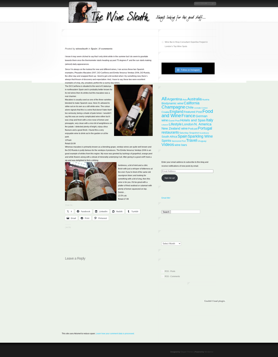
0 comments (105, 48)
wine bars (181, 145)
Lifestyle (175, 124)
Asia (184, 99)
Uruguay (202, 141)
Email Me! (166, 198)
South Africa (169, 136)
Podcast (192, 128)
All (164, 98)
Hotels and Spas (193, 120)
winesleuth (82, 48)
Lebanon (165, 125)
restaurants (170, 132)
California (191, 103)
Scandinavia (204, 133)
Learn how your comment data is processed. (115, 333)
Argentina (174, 99)
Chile (190, 107)
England (176, 111)
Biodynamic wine (172, 103)
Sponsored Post (179, 141)
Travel (191, 140)
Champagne (173, 107)
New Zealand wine (175, 128)
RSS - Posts (170, 271)
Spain (94, 48)
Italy (209, 120)
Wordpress (209, 352)
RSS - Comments (172, 276)
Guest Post (174, 120)
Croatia (165, 112)
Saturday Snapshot (189, 132)
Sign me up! (169, 178)
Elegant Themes (187, 352)
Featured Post (193, 111)
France (188, 115)
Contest (204, 108)
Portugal (205, 128)
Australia (194, 99)
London (188, 124)
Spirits (166, 140)
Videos (168, 144)
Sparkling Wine (200, 136)
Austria (205, 99)
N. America (202, 124)
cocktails (197, 108)
